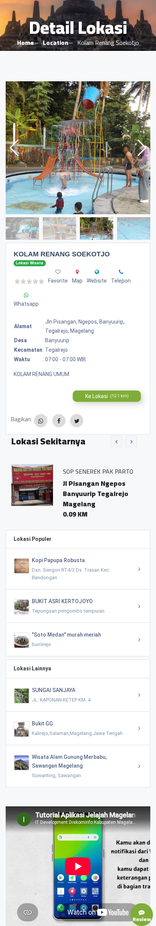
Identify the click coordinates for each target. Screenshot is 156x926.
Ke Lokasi (107, 396)
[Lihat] (78, 147)
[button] (141, 147)
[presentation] (116, 441)
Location (55, 42)
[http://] (97, 272)
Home (25, 42)
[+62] (121, 272)
